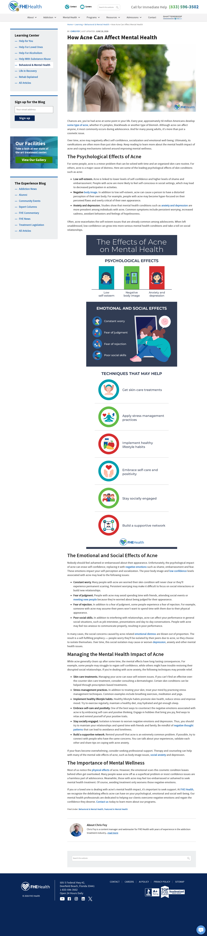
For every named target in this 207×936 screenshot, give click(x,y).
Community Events (29, 201)
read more (113, 832)
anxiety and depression (174, 205)
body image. (91, 192)
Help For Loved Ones (31, 47)
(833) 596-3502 (184, 7)
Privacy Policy (162, 882)
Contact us (102, 802)
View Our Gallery (34, 160)
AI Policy (144, 882)
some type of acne (77, 125)
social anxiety (158, 755)
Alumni (23, 195)
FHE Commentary (29, 213)
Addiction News (28, 189)
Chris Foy (75, 31)
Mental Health (70, 17)
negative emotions (136, 567)
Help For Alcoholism (30, 53)
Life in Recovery (28, 71)
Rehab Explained (28, 77)
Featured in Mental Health (116, 809)
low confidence (178, 571)
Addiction (48, 17)
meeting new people (85, 599)
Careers (88, 6)
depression (159, 642)
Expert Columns (28, 207)
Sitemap (179, 882)
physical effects (100, 770)
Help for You (26, 41)
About (30, 17)
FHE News (24, 219)
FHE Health (186, 789)
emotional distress (145, 634)
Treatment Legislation (31, 225)
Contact (73, 6)
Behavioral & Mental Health (91, 809)
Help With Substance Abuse (35, 59)
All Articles (25, 83)
